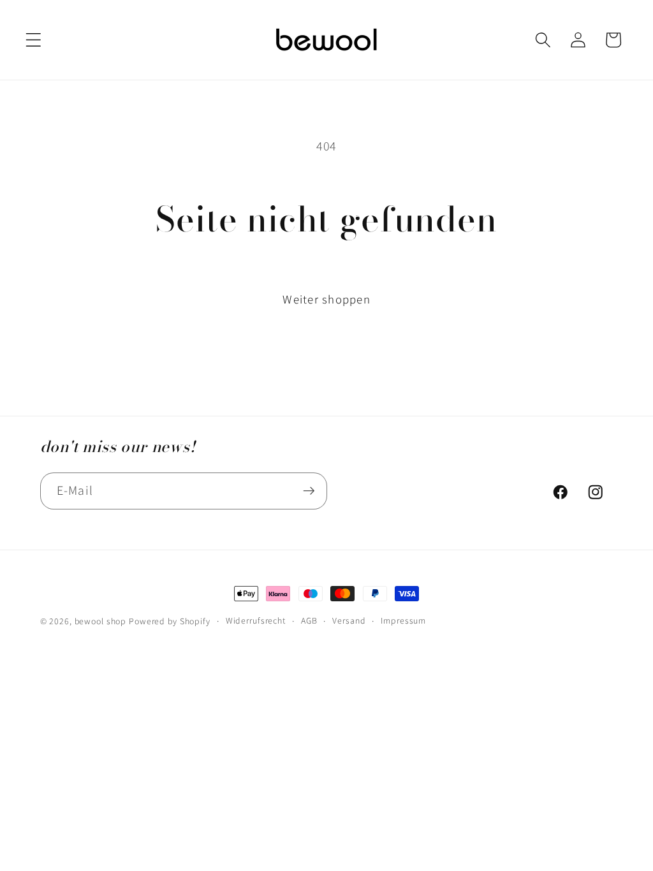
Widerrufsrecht (256, 620)
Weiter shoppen (326, 299)
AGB (309, 620)
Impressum (403, 620)
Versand (348, 620)
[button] (33, 39)
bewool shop (101, 621)
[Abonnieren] (308, 490)
